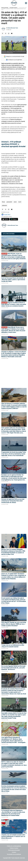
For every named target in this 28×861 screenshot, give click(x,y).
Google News (7, 214)
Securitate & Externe (13, 7)
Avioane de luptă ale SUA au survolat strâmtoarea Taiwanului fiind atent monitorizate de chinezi (12, 500)
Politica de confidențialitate (14, 846)
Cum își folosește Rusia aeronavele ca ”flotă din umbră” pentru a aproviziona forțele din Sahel (13, 279)
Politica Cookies (14, 848)
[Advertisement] (14, 373)
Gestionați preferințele (14, 850)
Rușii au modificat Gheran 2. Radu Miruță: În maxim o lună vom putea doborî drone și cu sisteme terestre (13, 304)
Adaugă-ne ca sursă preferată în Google (15, 56)
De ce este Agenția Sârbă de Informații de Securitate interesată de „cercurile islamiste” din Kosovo (13, 667)
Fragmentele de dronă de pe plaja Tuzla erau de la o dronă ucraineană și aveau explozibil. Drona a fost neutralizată (13, 453)
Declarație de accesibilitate (14, 854)
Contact (14, 852)
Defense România (4, 7)
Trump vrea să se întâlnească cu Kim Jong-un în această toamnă (12, 646)
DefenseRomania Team (12, 27)
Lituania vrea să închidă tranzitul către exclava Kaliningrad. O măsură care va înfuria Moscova (13, 836)
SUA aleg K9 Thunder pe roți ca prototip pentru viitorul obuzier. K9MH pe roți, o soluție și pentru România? (13, 624)
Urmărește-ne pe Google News (15, 59)
